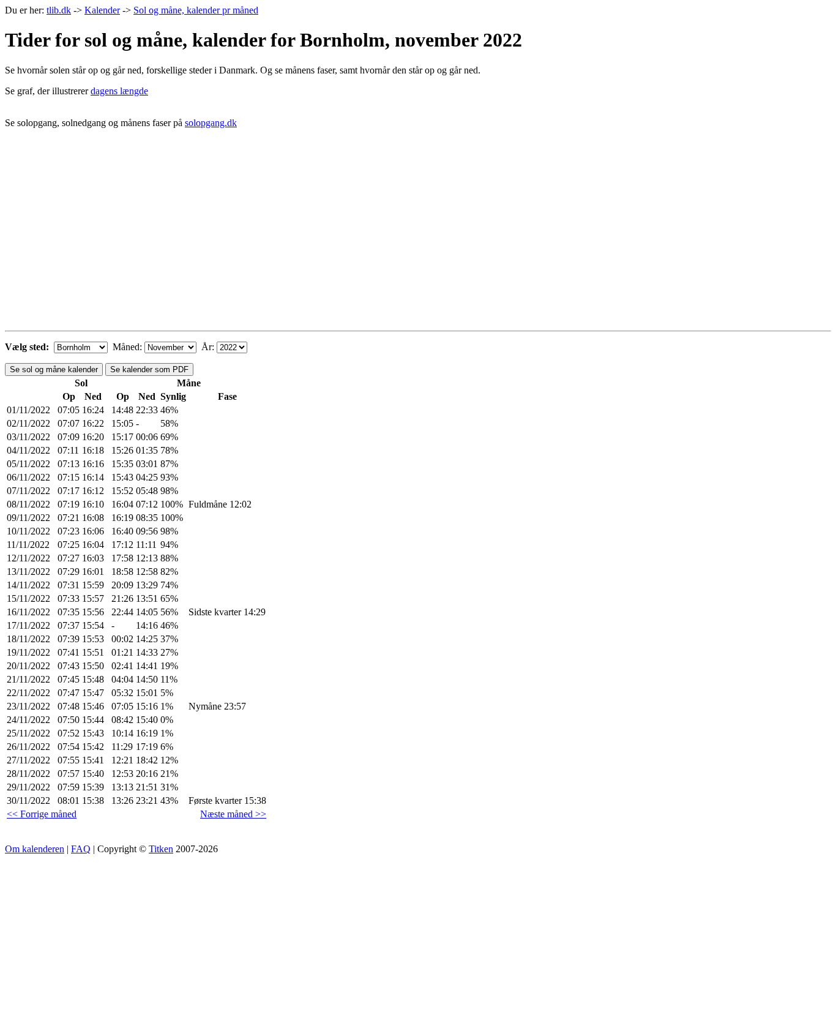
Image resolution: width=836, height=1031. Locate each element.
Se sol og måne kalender (54, 369)
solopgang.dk (211, 123)
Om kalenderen (34, 849)
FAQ (81, 849)
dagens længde (119, 91)
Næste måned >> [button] (233, 814)
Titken (161, 849)
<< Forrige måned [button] (42, 814)
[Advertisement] (418, 240)
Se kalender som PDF (149, 369)
